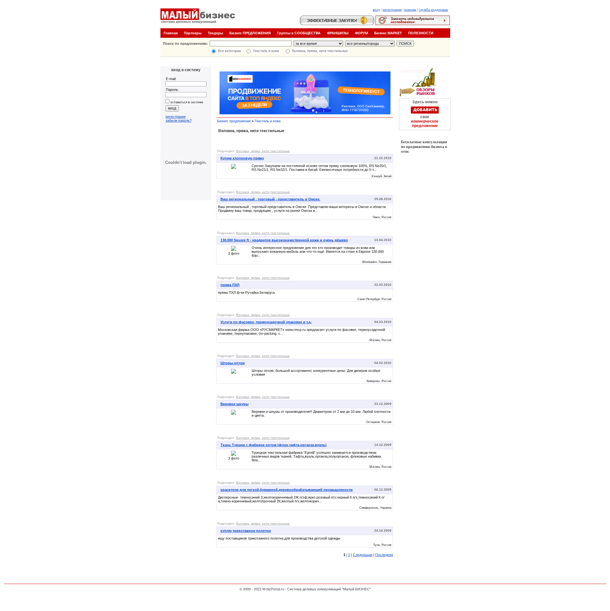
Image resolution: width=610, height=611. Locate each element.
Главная (171, 33)
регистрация (392, 9)
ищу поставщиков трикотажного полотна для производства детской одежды (279, 538)
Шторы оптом (232, 363)
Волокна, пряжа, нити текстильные (320, 51)
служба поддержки (433, 9)
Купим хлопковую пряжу (242, 158)
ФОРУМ (361, 33)
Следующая (362, 555)
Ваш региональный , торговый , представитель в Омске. (270, 199)
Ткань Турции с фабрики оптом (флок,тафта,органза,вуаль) (273, 445)
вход (376, 9)
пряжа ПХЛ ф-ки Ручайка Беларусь (246, 292)
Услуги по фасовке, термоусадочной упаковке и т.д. (266, 322)
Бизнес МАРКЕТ (388, 33)
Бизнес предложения (234, 121)
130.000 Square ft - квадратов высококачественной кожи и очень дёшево (284, 240)
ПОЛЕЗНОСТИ (420, 33)
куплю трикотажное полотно (245, 531)
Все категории (229, 51)
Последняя (384, 555)
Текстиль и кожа (266, 51)
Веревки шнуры (234, 404)
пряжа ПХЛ (230, 285)
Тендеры (215, 33)
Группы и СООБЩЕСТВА (299, 33)
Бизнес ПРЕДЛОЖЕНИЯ (250, 33)
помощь (410, 9)
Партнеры (192, 33)
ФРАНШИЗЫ (338, 33)
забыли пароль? (179, 120)
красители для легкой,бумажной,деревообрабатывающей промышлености (286, 490)
